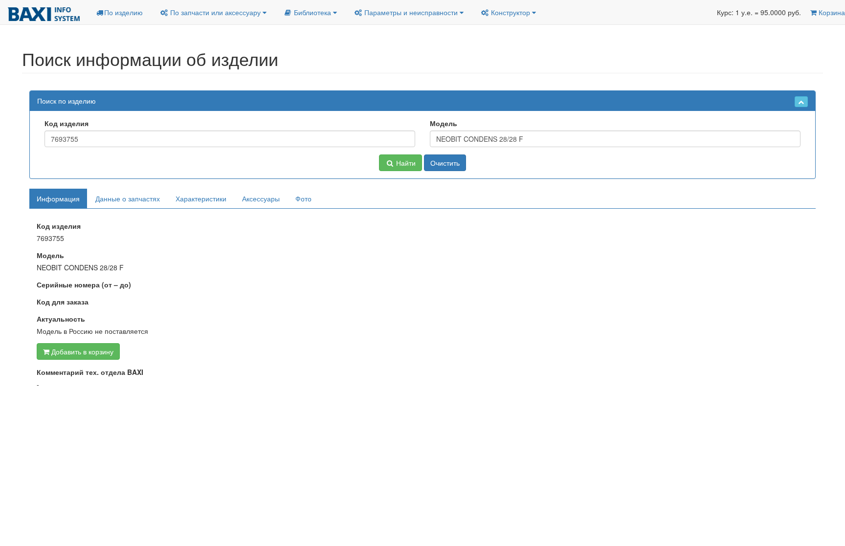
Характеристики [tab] (201, 198)
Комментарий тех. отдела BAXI (90, 372)
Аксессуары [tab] (261, 198)
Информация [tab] (58, 198)
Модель (443, 123)
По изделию (123, 12)
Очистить (445, 163)
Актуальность (61, 319)
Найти (405, 163)
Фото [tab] (303, 198)
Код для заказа (63, 301)
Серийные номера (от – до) (84, 284)
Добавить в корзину (81, 351)
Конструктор (510, 12)
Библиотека (312, 12)
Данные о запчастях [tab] (127, 198)
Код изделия (66, 123)
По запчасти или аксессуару (215, 12)
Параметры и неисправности (411, 12)
